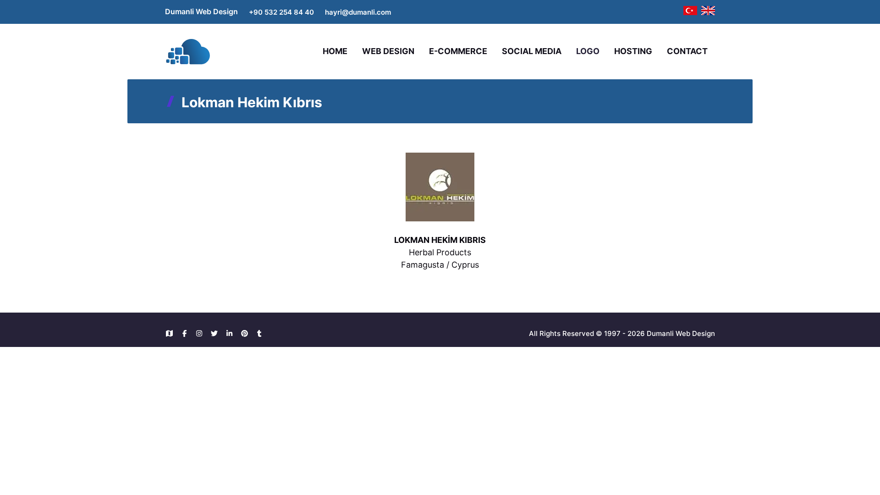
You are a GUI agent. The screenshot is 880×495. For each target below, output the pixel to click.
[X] (216, 333)
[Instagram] (202, 333)
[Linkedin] (231, 333)
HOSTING (633, 51)
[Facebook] (186, 333)
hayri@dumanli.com (358, 12)
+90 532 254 (271, 12)
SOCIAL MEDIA (531, 51)
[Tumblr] (259, 333)
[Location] (171, 333)
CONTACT (687, 51)
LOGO (588, 51)
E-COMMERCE (458, 51)
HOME (335, 51)
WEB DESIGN (388, 51)
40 (309, 12)
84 (299, 12)
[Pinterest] (246, 333)
